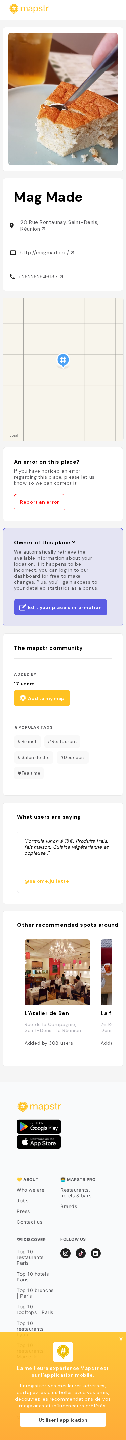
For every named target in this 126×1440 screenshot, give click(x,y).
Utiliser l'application (63, 1420)
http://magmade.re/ (45, 252)
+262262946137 (38, 276)
